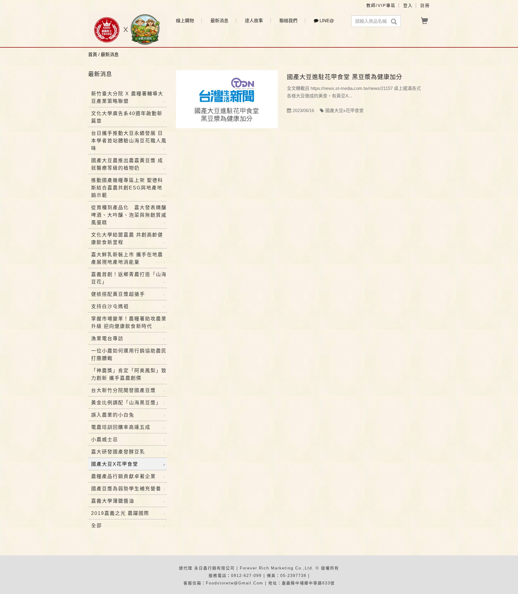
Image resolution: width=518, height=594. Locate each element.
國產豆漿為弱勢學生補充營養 (126, 488)
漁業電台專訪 (107, 338)
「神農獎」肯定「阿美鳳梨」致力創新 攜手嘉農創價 (129, 374)
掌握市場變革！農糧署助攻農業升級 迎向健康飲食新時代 (129, 322)
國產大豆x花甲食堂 (114, 464)
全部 (96, 525)
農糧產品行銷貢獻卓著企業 (123, 476)
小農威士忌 (104, 439)
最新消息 (219, 20)
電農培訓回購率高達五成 (120, 427)
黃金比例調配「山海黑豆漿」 (126, 402)
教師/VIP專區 (381, 5)
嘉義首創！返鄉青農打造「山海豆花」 (129, 278)
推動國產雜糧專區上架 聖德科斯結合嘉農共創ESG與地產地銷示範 (127, 188)
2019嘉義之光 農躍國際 (120, 513)
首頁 (92, 54)
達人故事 (254, 20)
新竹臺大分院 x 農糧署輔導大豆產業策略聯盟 (127, 97)
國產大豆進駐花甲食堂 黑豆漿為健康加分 (344, 77)
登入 (408, 5)
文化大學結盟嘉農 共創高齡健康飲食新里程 (127, 238)
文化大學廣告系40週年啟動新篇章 (126, 117)
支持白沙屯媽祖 (110, 306)
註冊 (425, 5)
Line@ (326, 20)
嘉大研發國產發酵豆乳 (118, 451)
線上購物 (185, 20)
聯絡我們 (288, 20)
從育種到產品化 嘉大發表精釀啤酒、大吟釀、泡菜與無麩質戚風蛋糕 (129, 215)
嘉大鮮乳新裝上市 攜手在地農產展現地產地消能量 (127, 258)
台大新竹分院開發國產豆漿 (123, 390)
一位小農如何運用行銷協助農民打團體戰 (129, 354)
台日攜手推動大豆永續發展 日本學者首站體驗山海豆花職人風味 (129, 141)
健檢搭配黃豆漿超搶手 (118, 294)
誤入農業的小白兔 (112, 414)
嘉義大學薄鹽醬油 (112, 500)
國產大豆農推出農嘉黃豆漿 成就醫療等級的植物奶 (127, 164)
